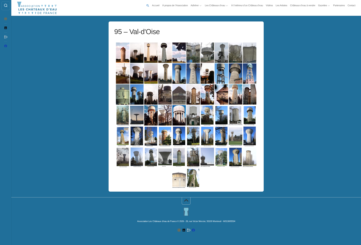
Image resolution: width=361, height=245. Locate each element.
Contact (351, 5)
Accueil (155, 5)
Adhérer (195, 5)
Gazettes (322, 5)
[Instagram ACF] (5, 19)
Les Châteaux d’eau (215, 5)
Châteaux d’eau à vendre (302, 5)
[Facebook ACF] (5, 46)
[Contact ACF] (5, 37)
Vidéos (269, 5)
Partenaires (339, 5)
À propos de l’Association (175, 5)
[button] (147, 5)
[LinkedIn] (5, 28)
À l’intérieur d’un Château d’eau (247, 5)
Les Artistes (281, 5)
